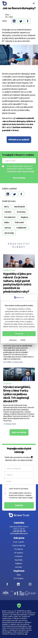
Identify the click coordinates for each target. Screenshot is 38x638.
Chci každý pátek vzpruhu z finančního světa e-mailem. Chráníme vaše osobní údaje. (21, 495)
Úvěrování (9, 270)
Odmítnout (12, 340)
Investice (18, 556)
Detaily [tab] (23, 340)
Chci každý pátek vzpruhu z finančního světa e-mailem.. (20, 169)
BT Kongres (18, 578)
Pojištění (18, 563)
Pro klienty (18, 549)
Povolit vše (19, 334)
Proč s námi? (18, 542)
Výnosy (7, 383)
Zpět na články (19, 432)
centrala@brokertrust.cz (19, 533)
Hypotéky (19, 560)
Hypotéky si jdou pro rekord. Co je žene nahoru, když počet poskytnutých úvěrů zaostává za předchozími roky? (17, 283)
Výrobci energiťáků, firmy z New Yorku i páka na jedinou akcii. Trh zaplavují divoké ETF (17, 394)
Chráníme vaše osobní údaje (20, 171)
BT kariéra (18, 553)
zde (26, 634)
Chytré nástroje (18, 545)
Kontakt (18, 567)
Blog (7, 14)
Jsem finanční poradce (18, 489)
